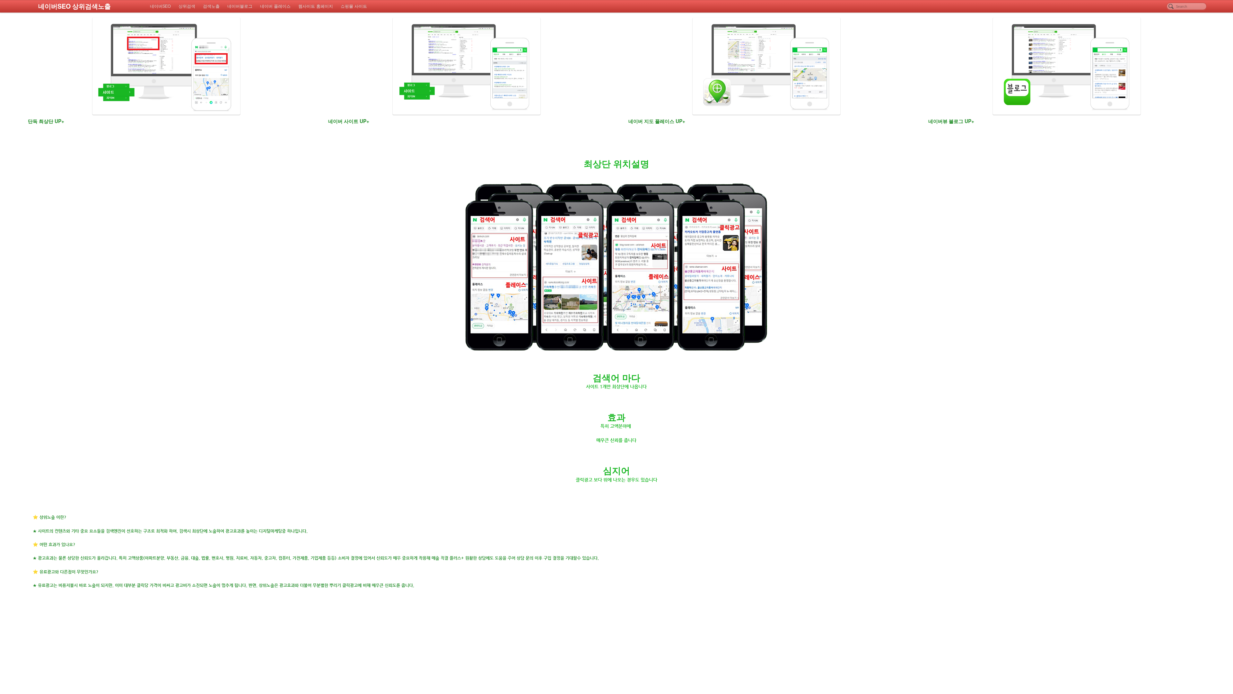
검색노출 (211, 6)
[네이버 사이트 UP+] (466, 65)
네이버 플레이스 (275, 6)
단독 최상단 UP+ (46, 121)
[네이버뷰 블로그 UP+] (1067, 65)
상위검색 (187, 6)
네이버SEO (160, 6)
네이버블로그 (239, 6)
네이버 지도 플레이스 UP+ (656, 121)
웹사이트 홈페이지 (315, 6)
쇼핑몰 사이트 (354, 6)
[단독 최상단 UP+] (166, 65)
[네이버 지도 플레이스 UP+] (766, 65)
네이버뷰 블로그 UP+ (951, 121)
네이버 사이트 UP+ (348, 121)
